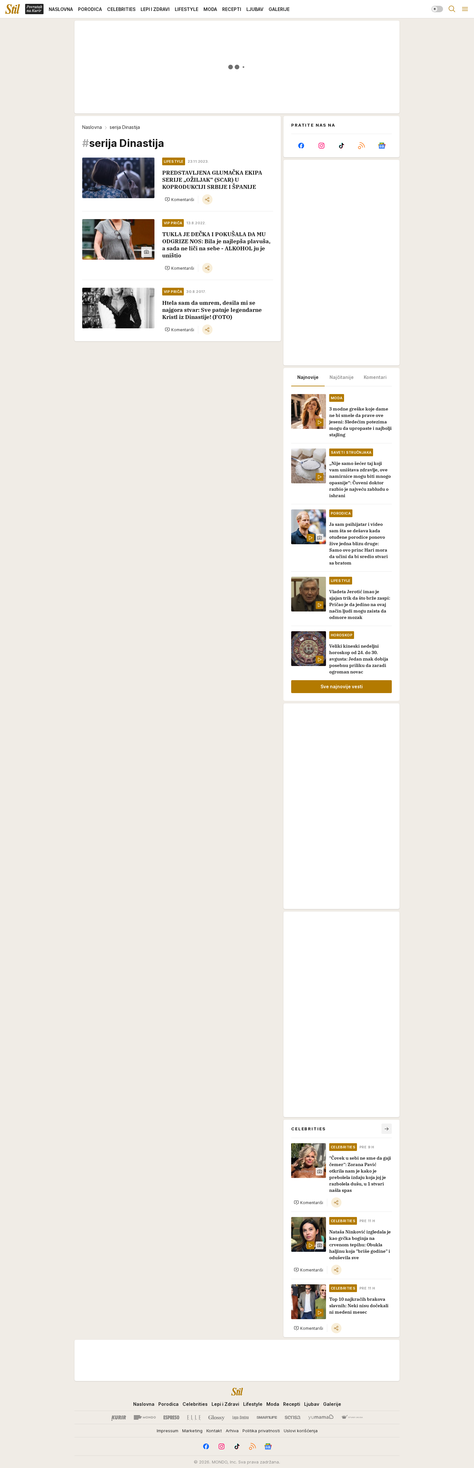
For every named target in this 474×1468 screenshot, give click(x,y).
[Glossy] (216, 1417)
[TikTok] (341, 145)
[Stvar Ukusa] (352, 1417)
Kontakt (214, 1430)
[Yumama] (321, 1417)
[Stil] (12, 9)
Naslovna (92, 127)
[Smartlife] (267, 1417)
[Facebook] (301, 145)
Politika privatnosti (261, 1430)
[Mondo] (145, 1417)
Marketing (192, 1430)
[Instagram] (321, 145)
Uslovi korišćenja (301, 1430)
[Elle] (194, 1417)
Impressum (167, 1430)
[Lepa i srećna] (240, 1417)
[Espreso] (171, 1417)
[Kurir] (118, 1417)
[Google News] (382, 145)
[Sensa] (293, 1417)
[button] (179, 199)
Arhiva (232, 1430)
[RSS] (361, 145)
